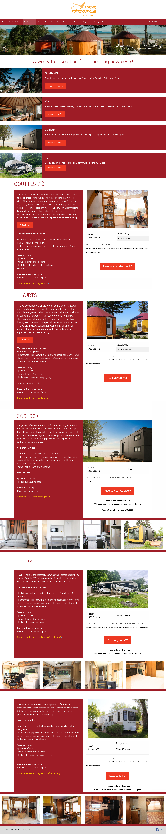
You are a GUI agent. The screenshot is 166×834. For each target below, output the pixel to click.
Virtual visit (24, 225)
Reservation (49, 22)
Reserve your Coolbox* (117, 490)
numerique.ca (25, 830)
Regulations (87, 22)
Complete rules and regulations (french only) (39, 637)
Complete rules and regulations (32, 283)
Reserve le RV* (118, 776)
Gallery (96, 22)
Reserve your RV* (117, 640)
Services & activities (64, 22)
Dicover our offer (54, 114)
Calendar (77, 22)
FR (161, 22)
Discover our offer (55, 86)
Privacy (5, 830)
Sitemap (14, 830)
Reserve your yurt (117, 377)
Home (4, 22)
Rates (40, 22)
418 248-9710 (152, 22)
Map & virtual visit (15, 22)
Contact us (105, 22)
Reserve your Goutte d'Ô (117, 266)
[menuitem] (3, 22)
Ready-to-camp (29, 22)
